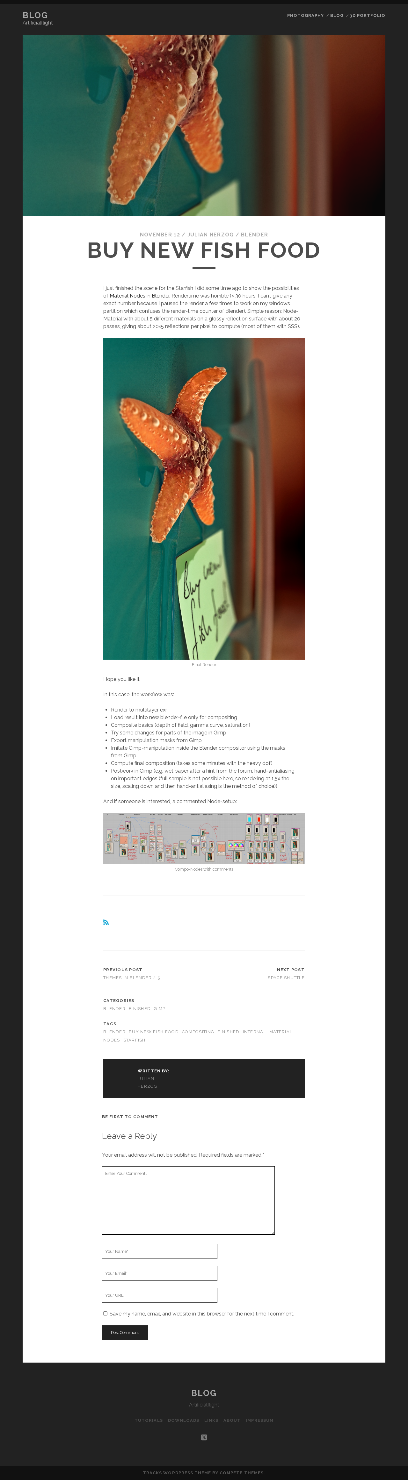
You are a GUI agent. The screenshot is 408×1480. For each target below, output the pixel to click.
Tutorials (149, 1420)
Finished (140, 1008)
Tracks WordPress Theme (177, 1472)
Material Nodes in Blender (139, 296)
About (232, 1420)
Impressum (259, 1420)
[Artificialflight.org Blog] (106, 924)
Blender (254, 235)
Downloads (183, 1420)
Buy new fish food (154, 1031)
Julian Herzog (210, 235)
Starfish (134, 1040)
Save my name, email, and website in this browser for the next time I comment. (202, 1314)
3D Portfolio (367, 15)
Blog (35, 15)
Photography (305, 15)
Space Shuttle (286, 977)
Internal (254, 1031)
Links (211, 1420)
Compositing (198, 1031)
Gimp (159, 1008)
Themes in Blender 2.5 (131, 977)
